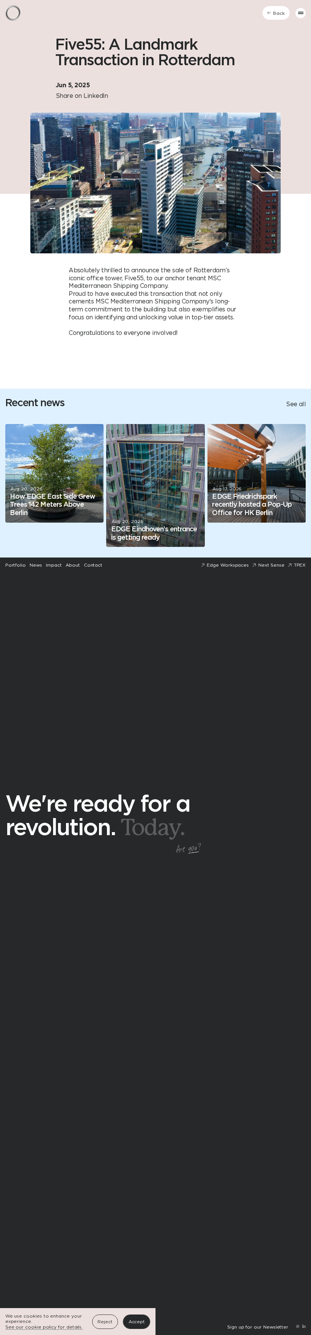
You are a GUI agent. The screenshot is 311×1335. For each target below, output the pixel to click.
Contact (93, 565)
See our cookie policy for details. (44, 1327)
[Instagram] (297, 1327)
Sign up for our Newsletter (257, 1327)
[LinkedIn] (304, 1327)
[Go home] (13, 13)
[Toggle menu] (300, 13)
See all (296, 404)
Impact (54, 565)
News (36, 565)
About (73, 565)
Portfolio (15, 565)
